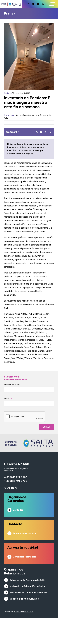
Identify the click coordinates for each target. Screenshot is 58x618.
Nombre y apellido (12, 385)
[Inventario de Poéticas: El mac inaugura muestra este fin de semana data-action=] (37, 132)
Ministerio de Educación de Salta (27, 586)
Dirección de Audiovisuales (24, 598)
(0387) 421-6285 (16, 477)
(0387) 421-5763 (16, 481)
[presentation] (24, 416)
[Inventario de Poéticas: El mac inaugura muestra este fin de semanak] (41, 132)
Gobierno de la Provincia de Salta (27, 580)
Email (8, 399)
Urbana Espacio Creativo (23, 611)
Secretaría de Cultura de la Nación (28, 592)
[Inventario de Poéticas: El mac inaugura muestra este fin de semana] (46, 132)
